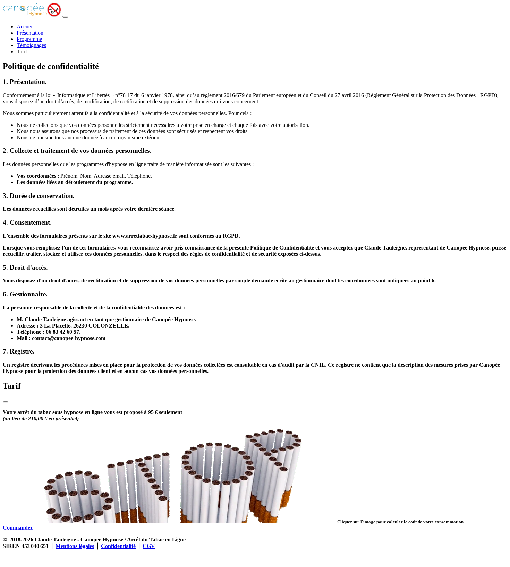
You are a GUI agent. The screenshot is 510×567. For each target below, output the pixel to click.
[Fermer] (5, 402)
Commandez (18, 528)
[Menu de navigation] (65, 17)
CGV (149, 546)
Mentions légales (75, 546)
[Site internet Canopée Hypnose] (5, 558)
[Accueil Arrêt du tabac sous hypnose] (32, 15)
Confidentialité (118, 546)
